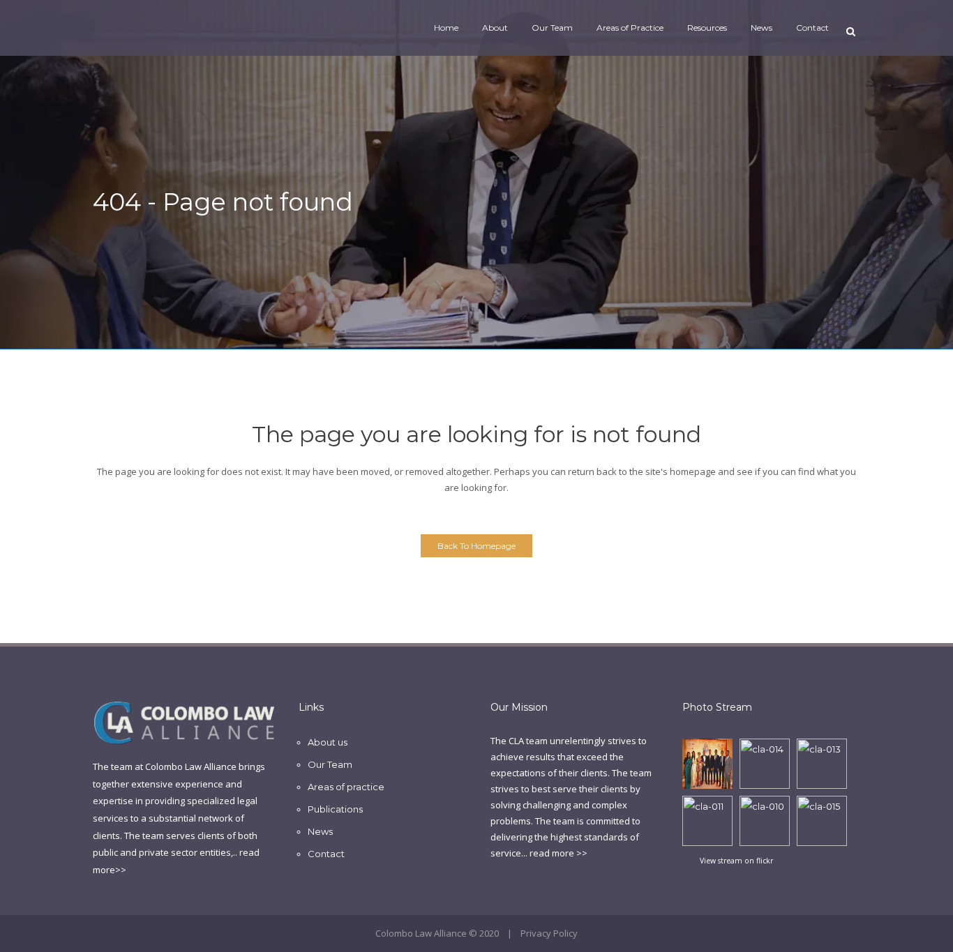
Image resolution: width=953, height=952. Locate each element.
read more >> (558, 853)
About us (327, 742)
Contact (326, 853)
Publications (335, 809)
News (320, 831)
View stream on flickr (736, 861)
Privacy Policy (549, 933)
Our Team (330, 764)
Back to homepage (476, 546)
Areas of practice (346, 786)
